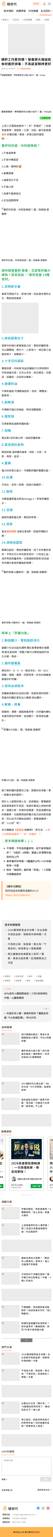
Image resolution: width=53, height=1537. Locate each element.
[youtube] (48, 1508)
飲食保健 (19, 976)
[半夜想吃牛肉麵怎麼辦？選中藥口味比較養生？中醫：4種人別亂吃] (10, 1278)
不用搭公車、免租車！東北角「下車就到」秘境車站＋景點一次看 (35, 1373)
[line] (43, 1508)
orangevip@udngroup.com (23, 1514)
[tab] (22, 1194)
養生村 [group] (6, 19)
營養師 (7, 976)
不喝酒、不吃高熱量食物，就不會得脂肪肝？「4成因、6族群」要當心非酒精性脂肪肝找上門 (29, 852)
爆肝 (29, 980)
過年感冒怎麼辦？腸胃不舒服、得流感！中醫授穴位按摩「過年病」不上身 (35, 1103)
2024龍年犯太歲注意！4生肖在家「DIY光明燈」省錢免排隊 (36, 1086)
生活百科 (46, 11)
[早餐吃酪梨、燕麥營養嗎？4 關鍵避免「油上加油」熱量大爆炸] (10, 1213)
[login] (44, 3)
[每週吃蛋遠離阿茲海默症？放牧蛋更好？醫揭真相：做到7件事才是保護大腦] (10, 1327)
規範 (4, 1479)
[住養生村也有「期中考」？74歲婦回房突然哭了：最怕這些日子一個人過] (10, 1408)
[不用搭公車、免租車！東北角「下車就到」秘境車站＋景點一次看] (10, 1375)
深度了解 (36, 1186)
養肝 (31, 976)
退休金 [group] (16, 19)
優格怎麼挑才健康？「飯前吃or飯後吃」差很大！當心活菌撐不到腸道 (35, 1261)
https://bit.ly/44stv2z (17, 895)
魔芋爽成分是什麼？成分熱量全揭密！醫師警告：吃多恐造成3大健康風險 (35, 1054)
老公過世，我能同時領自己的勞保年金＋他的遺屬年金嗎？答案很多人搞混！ (35, 1422)
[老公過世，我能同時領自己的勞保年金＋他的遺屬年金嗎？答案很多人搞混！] (10, 1424)
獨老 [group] (47, 19)
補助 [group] (39, 19)
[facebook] (38, 1508)
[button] (49, 3)
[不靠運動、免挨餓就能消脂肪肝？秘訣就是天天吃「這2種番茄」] (10, 1311)
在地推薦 (33, 11)
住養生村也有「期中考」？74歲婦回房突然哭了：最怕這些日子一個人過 (35, 1406)
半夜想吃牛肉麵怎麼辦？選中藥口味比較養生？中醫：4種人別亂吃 (36, 1277)
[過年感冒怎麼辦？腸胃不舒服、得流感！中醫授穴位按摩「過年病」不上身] (10, 1104)
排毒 (40, 976)
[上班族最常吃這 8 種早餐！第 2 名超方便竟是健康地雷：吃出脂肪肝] (10, 1229)
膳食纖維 (40, 980)
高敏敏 (18, 980)
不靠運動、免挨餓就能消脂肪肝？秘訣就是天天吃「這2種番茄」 (36, 1310)
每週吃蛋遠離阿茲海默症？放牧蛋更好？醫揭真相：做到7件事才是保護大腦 (35, 1326)
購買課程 (36, 4)
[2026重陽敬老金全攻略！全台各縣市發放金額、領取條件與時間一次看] (10, 1359)
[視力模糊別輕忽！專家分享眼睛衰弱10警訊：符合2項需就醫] (10, 1039)
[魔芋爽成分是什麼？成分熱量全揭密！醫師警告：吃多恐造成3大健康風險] (10, 1055)
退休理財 (9, 11)
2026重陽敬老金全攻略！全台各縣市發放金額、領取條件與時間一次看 (35, 1357)
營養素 (7, 980)
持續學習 (21, 11)
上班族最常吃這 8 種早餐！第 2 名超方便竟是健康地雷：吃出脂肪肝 (35, 1228)
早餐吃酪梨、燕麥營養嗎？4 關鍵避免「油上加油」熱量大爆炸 (36, 1212)
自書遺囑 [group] (28, 19)
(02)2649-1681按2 (19, 1518)
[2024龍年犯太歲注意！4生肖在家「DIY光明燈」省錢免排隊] (10, 1088)
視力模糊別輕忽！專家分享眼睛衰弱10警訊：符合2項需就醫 (36, 1037)
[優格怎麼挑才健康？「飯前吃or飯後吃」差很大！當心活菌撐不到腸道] (10, 1262)
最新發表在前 (43, 1489)
